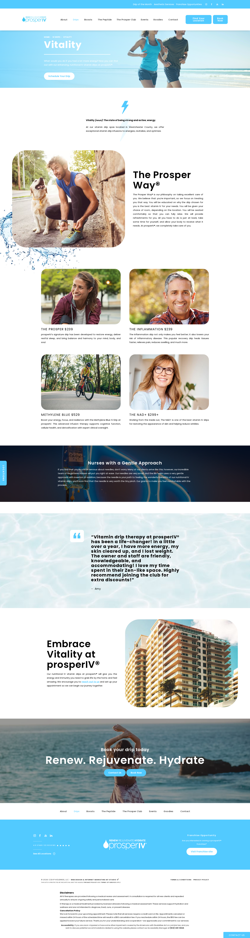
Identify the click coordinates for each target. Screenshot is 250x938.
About (64, 19)
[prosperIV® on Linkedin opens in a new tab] (223, 4)
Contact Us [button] (237, 935)
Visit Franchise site (202, 851)
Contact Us (114, 772)
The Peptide (105, 19)
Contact (173, 19)
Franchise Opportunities (189, 4)
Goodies (158, 19)
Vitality (67, 37)
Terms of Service (108, 882)
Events (144, 19)
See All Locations (42, 854)
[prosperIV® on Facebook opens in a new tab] (211, 4)
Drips (76, 19)
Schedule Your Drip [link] (59, 76)
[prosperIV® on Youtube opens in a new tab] (217, 4)
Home (47, 37)
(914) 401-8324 (177, 928)
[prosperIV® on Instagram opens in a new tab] (206, 4)
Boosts (88, 19)
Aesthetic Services (164, 4)
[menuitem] (206, 4)
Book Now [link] (220, 19)
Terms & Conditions (180, 879)
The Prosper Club (126, 19)
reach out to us (90, 681)
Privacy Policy (90, 882)
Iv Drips (56, 37)
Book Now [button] (136, 772)
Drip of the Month (142, 4)
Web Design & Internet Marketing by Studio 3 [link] (95, 879)
